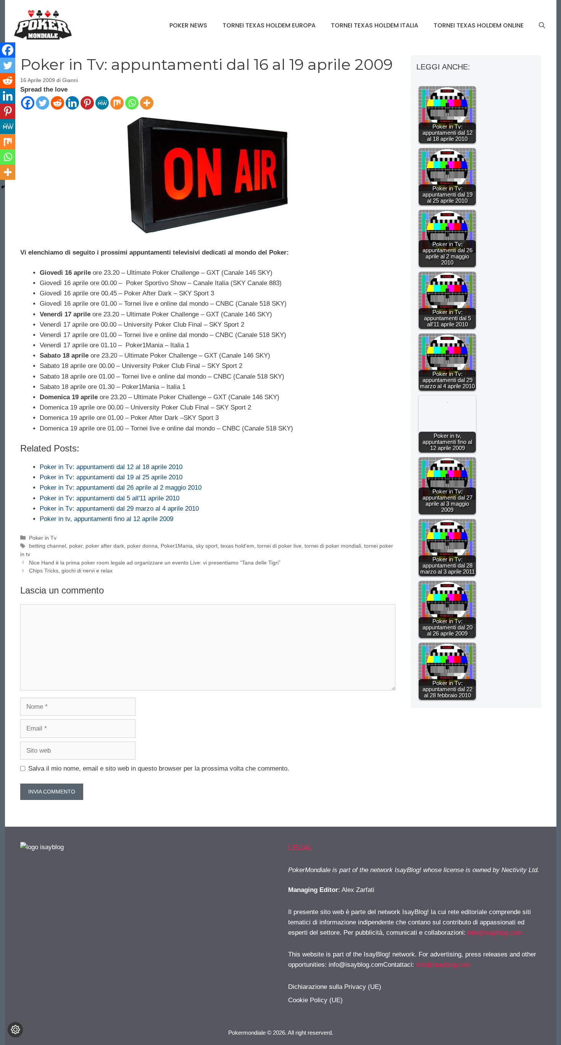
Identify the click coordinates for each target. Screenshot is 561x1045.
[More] (146, 103)
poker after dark (104, 546)
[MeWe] (102, 103)
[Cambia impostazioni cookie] (15, 1029)
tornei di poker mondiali (333, 546)
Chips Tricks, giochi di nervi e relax (71, 571)
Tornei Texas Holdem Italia (374, 25)
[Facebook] (27, 103)
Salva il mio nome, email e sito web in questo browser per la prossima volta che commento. (158, 768)
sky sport (207, 546)
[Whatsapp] (132, 103)
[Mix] (117, 103)
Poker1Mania (177, 546)
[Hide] (3, 187)
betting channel (47, 546)
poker (75, 546)
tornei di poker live (279, 546)
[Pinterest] (87, 103)
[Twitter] (42, 103)
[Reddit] (57, 103)
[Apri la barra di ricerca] (542, 25)
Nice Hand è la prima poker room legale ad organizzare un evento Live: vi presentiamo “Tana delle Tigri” (154, 563)
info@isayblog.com (495, 932)
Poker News (188, 25)
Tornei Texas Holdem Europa (269, 25)
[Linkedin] (72, 103)
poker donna (142, 546)
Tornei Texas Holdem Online (479, 25)
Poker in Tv (42, 538)
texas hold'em (237, 546)
